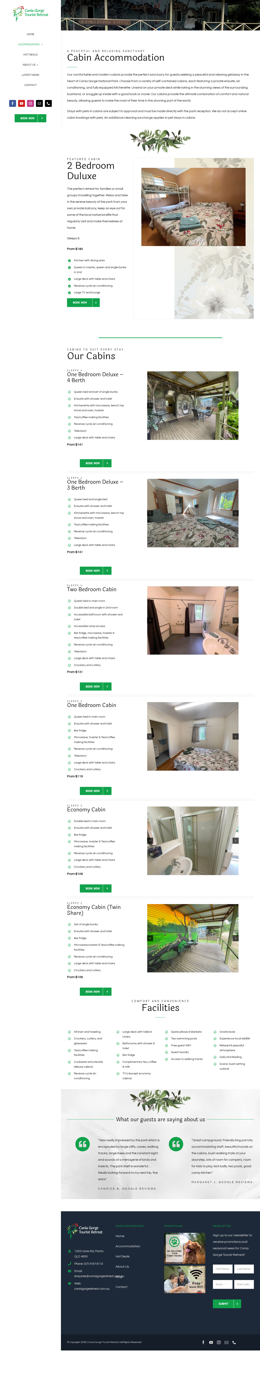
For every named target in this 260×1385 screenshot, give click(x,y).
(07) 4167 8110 (93, 1263)
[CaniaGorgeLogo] (30, 7)
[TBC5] (193, 620)
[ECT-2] (208, 938)
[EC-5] (208, 841)
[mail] (39, 103)
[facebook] (12, 103)
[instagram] (30, 103)
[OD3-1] (193, 513)
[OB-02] (193, 736)
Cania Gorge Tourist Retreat (103, 1342)
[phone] (48, 103)
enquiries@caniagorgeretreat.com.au (99, 1276)
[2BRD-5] (193, 169)
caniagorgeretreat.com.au (91, 1288)
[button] (150, 406)
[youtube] (21, 103)
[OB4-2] (192, 405)
